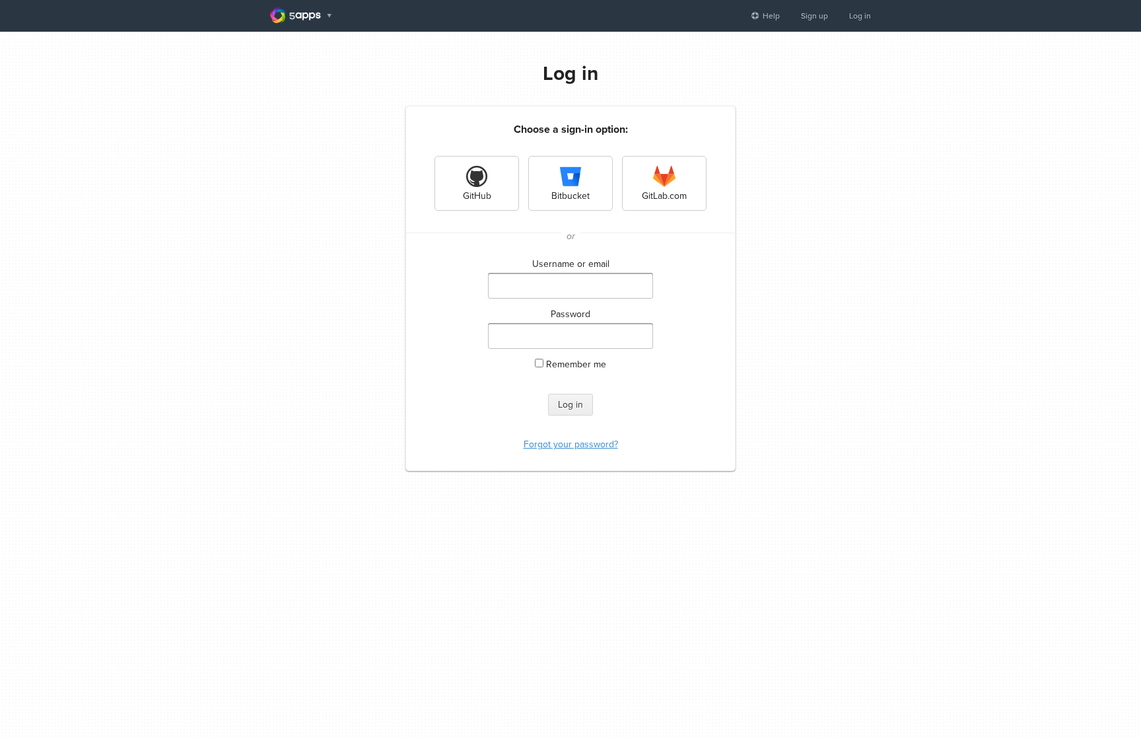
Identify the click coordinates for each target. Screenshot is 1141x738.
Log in (860, 15)
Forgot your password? (571, 444)
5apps (300, 15)
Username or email (570, 264)
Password (570, 314)
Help (770, 15)
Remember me (576, 364)
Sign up (814, 15)
